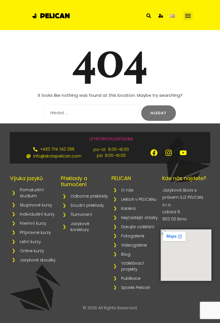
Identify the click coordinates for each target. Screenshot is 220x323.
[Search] (148, 15)
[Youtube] (183, 152)
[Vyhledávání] (92, 113)
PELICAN (121, 178)
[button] (188, 16)
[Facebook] (154, 152)
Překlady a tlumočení (74, 181)
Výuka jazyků (26, 178)
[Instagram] (168, 152)
